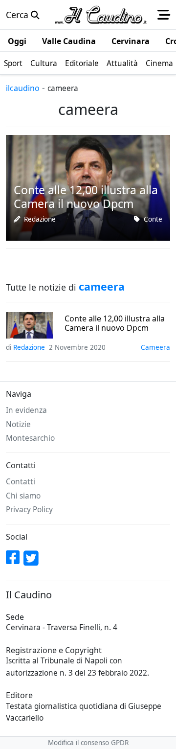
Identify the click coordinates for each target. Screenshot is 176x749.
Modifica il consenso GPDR (88, 742)
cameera (155, 347)
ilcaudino (23, 88)
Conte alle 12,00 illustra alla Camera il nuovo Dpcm (115, 323)
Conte (153, 219)
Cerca (18, 15)
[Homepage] (101, 14)
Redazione (40, 219)
